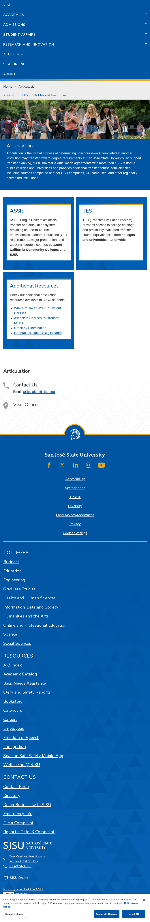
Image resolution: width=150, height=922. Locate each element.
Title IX (75, 497)
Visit (7, 5)
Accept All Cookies (106, 914)
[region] (75, 908)
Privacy (75, 524)
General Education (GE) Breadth (38, 333)
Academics (13, 15)
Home (7, 86)
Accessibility (75, 479)
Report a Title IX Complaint (29, 832)
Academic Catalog (20, 674)
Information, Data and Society (30, 607)
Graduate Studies (19, 589)
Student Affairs (19, 34)
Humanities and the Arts (26, 616)
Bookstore (12, 701)
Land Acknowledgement (75, 515)
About (9, 74)
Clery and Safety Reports (26, 692)
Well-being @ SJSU (21, 764)
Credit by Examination (30, 328)
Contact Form (16, 786)
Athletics (13, 54)
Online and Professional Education (35, 625)
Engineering (14, 580)
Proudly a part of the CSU (23, 889)
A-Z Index (12, 665)
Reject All (133, 914)
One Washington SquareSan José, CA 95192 (27, 858)
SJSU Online (14, 64)
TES (25, 95)
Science (10, 634)
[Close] (144, 900)
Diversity (75, 506)
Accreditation (75, 488)
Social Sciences (17, 643)
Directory (11, 795)
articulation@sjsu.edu (39, 391)
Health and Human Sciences (29, 598)
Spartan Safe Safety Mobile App (33, 755)
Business (11, 562)
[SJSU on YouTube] (101, 465)
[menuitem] (9, 95)
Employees (13, 728)
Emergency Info (17, 813)
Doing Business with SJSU (27, 805)
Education (12, 571)
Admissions (14, 24)
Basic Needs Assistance (24, 683)
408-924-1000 (20, 866)
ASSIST (9, 95)
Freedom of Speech (21, 737)
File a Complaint (18, 823)
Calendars (12, 710)
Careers (10, 719)
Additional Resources (51, 95)
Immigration (14, 746)
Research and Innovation (28, 44)
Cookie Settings (75, 533)
